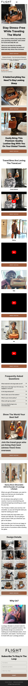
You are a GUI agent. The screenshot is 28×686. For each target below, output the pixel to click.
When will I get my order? (8, 401)
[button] (17, 2)
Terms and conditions (18, 682)
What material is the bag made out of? (12, 383)
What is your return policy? (9, 398)
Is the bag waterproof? (7, 391)
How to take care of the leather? (10, 394)
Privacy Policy (8, 682)
